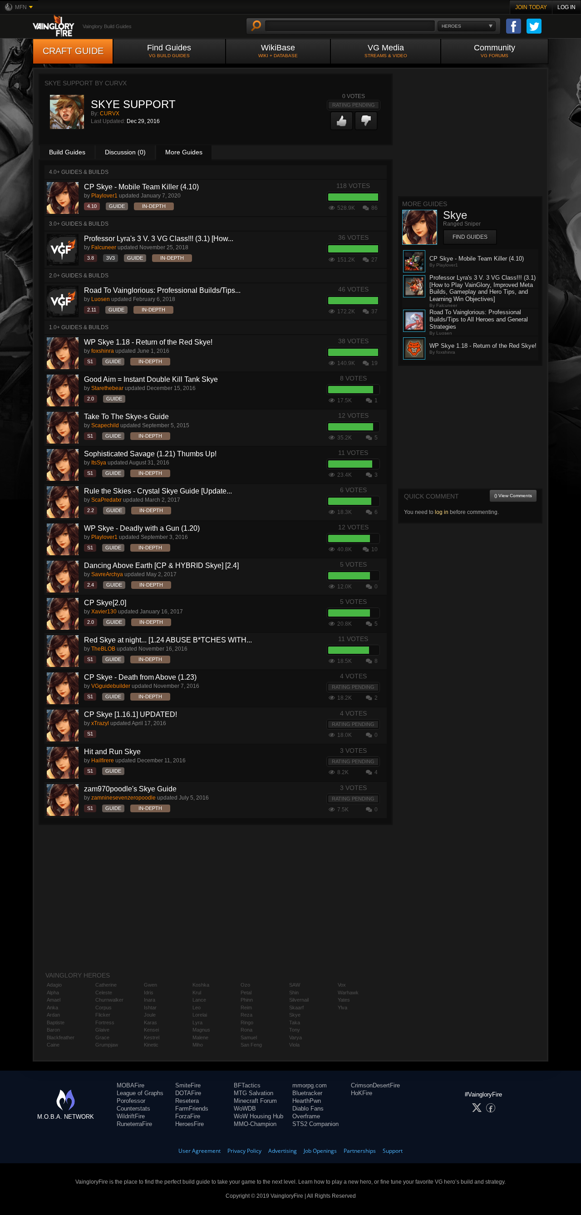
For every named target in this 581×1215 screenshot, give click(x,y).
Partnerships (360, 1151)
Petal (246, 992)
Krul (196, 992)
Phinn (247, 1000)
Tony (294, 1029)
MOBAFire (130, 1085)
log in (441, 512)
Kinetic (151, 1044)
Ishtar (150, 1007)
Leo (196, 1007)
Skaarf (296, 1007)
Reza (246, 1014)
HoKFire (361, 1093)
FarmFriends (191, 1108)
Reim (246, 1007)
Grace (102, 1037)
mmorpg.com (309, 1085)
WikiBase (278, 50)
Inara (149, 1000)
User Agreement (199, 1151)
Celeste (103, 992)
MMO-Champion (255, 1124)
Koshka (200, 985)
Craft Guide (73, 51)
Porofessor (131, 1100)
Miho (197, 1044)
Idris (148, 992)
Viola (294, 1044)
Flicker (102, 1014)
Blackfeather (60, 1037)
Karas (150, 1022)
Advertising (282, 1151)
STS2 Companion (315, 1124)
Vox (342, 985)
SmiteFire (188, 1085)
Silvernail (299, 1000)
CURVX (109, 113)
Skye (294, 1014)
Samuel (249, 1037)
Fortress (104, 1022)
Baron (53, 1029)
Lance (199, 1000)
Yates (344, 1000)
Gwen (150, 985)
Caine (53, 1044)
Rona (246, 1029)
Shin (294, 992)
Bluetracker (307, 1093)
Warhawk (348, 992)
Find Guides (169, 50)
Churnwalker (109, 1000)
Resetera (187, 1100)
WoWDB (245, 1108)
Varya (295, 1037)
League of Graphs (140, 1093)
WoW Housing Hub (258, 1116)
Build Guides (67, 152)
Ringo (247, 1022)
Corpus (103, 1007)
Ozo (245, 985)
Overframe (306, 1116)
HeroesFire (189, 1124)
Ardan (53, 1014)
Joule (150, 1014)
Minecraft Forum (255, 1100)
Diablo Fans (308, 1108)
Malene (200, 1037)
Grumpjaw (106, 1044)
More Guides (183, 152)
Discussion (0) (125, 152)
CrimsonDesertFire (375, 1085)
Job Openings (320, 1151)
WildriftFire (131, 1116)
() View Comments (513, 495)
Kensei (151, 1029)
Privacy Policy (244, 1151)
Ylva (342, 1007)
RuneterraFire (134, 1124)
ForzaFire (187, 1116)
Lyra (197, 1022)
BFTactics (247, 1085)
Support (393, 1151)
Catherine (106, 985)
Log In (566, 7)
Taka (294, 1022)
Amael (53, 1000)
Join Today (531, 7)
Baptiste (55, 1022)
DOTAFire (188, 1093)
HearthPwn (306, 1100)
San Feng (251, 1044)
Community (494, 50)
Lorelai (199, 1014)
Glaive (102, 1029)
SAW (294, 985)
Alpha (53, 992)
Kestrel (151, 1037)
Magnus (201, 1029)
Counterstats (133, 1108)
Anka (52, 1007)
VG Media (385, 50)
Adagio (54, 985)
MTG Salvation (253, 1093)
